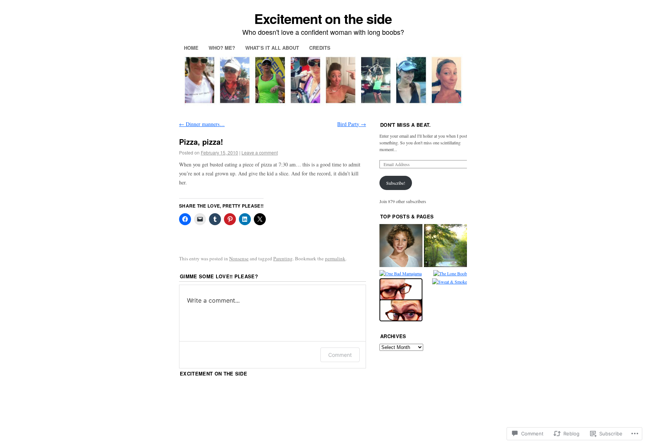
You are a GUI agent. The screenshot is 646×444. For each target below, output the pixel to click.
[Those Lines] (400, 300)
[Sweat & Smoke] (449, 281)
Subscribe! (395, 183)
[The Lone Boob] (450, 273)
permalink (335, 258)
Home (191, 47)
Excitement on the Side (213, 373)
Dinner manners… (202, 124)
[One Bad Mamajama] (400, 273)
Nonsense (239, 258)
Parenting (283, 258)
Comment (340, 355)
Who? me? (222, 47)
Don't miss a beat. (405, 124)
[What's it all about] (400, 246)
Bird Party (351, 124)
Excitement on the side (322, 18)
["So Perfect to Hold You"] (445, 246)
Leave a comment (260, 152)
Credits (319, 47)
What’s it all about (272, 47)
